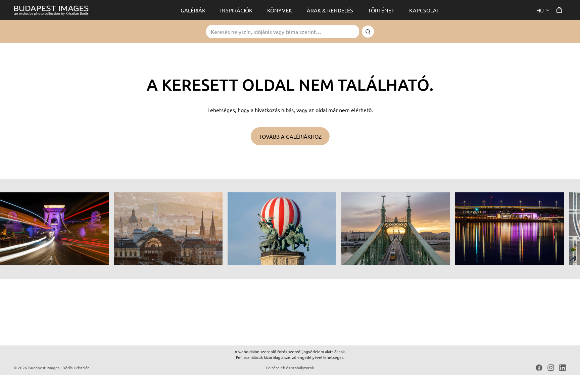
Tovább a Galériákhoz (290, 136)
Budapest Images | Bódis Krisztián (59, 367)
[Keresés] (368, 32)
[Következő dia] (559, 228)
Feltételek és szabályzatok (290, 367)
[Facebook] (539, 368)
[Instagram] (551, 368)
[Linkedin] (563, 368)
